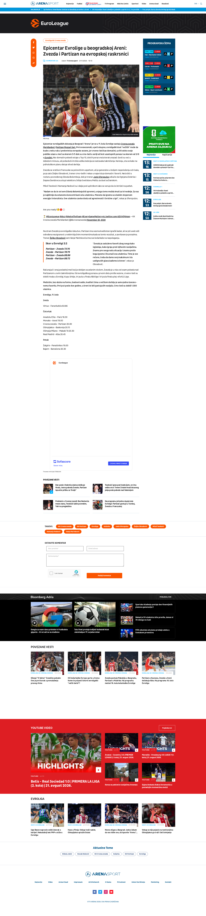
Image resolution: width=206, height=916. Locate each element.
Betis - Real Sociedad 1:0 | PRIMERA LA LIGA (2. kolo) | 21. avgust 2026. (65, 783)
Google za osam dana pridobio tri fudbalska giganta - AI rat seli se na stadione (49, 630)
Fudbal (79, 4)
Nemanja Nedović (53, 532)
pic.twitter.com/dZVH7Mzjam (116, 216)
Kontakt (168, 882)
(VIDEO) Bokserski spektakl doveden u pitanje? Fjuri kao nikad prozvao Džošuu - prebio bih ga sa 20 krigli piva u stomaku (164, 166)
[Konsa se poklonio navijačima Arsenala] (121, 772)
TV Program (109, 4)
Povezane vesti (51, 480)
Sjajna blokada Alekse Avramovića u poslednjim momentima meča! (157, 786)
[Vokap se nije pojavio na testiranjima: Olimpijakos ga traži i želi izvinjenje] (158, 815)
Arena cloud (153, 4)
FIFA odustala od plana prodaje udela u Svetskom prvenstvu (152, 631)
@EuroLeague (52, 216)
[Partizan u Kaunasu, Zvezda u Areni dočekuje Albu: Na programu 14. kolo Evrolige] (158, 663)
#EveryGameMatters (92, 216)
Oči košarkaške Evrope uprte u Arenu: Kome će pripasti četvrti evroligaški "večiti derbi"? (84, 680)
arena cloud (63, 882)
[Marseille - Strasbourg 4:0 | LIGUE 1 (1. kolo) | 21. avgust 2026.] (158, 742)
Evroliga (157, 199)
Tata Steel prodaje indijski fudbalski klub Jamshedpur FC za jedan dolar (91, 630)
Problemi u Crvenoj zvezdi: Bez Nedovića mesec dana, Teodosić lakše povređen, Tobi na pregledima (72, 504)
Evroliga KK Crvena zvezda (55, 40)
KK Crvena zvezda (64, 526)
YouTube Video (41, 728)
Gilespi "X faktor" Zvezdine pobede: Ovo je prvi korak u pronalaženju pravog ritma (46, 680)
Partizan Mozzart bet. (66, 147)
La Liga (156, 212)
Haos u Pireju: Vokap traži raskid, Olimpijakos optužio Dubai (82, 831)
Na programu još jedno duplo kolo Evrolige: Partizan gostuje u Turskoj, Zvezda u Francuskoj (120, 504)
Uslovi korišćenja (138, 882)
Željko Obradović (58, 238)
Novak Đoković (83, 854)
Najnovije (70, 4)
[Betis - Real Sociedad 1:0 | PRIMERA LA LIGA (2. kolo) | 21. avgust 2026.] (66, 753)
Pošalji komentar (104, 576)
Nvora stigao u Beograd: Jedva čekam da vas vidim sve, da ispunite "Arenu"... (121, 831)
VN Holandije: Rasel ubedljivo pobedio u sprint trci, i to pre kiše (91, 9)
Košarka (107, 526)
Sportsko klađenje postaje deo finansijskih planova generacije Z (154, 605)
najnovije (38, 882)
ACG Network (94, 882)
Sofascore (58, 471)
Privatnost (121, 882)
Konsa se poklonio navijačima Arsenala (121, 785)
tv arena (92, 902)
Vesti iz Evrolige (38, 825)
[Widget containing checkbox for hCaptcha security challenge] (64, 573)
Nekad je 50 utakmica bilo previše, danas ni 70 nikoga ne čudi (154, 618)
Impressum (78, 882)
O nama (108, 882)
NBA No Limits (122, 4)
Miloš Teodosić (158, 526)
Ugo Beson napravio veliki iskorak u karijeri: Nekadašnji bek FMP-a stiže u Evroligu (46, 832)
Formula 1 (157, 187)
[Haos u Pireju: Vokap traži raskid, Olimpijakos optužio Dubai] (84, 815)
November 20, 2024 (96, 220)
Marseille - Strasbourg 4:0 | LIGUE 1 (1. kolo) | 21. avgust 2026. (158, 756)
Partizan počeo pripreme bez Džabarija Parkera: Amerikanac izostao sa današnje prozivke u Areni (163, 179)
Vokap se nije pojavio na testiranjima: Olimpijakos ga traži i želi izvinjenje (157, 831)
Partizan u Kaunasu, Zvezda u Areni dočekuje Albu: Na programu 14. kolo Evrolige (157, 680)
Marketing (155, 882)
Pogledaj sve (165, 597)
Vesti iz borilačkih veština (165, 161)
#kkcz (62, 216)
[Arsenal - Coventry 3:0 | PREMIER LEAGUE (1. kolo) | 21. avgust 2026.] (121, 742)
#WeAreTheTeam (74, 216)
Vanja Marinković (72, 532)
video (50, 882)
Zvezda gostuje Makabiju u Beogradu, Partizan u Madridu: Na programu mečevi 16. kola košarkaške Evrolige (121, 680)
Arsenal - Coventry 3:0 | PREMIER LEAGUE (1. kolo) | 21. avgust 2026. (119, 756)
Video (144, 4)
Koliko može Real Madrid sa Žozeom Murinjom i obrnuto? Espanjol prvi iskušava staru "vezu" (164, 217)
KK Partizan (81, 526)
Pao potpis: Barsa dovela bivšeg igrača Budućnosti (137, 9)
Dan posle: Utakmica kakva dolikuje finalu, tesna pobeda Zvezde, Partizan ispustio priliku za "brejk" (71, 487)
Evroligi (48, 157)
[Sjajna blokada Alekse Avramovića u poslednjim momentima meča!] (158, 772)
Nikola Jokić (67, 854)
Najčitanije (167, 154)
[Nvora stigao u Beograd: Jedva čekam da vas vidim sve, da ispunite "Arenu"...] (121, 815)
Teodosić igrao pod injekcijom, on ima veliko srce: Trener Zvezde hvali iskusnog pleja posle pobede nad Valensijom (122, 487)
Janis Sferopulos (101, 177)
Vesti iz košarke (160, 174)
